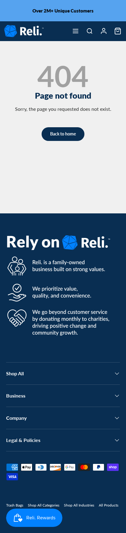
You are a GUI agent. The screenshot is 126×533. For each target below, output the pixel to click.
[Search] (89, 31)
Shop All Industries (79, 505)
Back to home (63, 133)
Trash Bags (14, 505)
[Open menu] (75, 31)
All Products (108, 505)
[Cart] (118, 31)
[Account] (103, 31)
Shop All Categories (43, 505)
